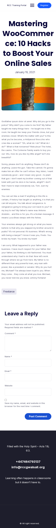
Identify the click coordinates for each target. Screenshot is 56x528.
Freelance (9, 291)
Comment (10, 333)
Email (8, 371)
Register (44, 5)
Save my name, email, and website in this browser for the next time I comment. (25, 404)
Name (8, 356)
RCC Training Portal (16, 5)
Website (8, 385)
